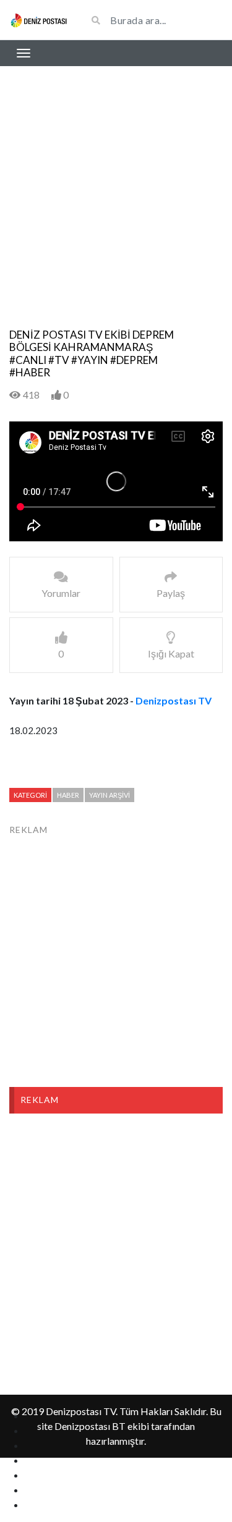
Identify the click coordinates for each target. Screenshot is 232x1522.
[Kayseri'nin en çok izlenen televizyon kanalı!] (38, 20)
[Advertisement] (116, 207)
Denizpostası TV (173, 700)
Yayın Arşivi (109, 795)
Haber (68, 795)
